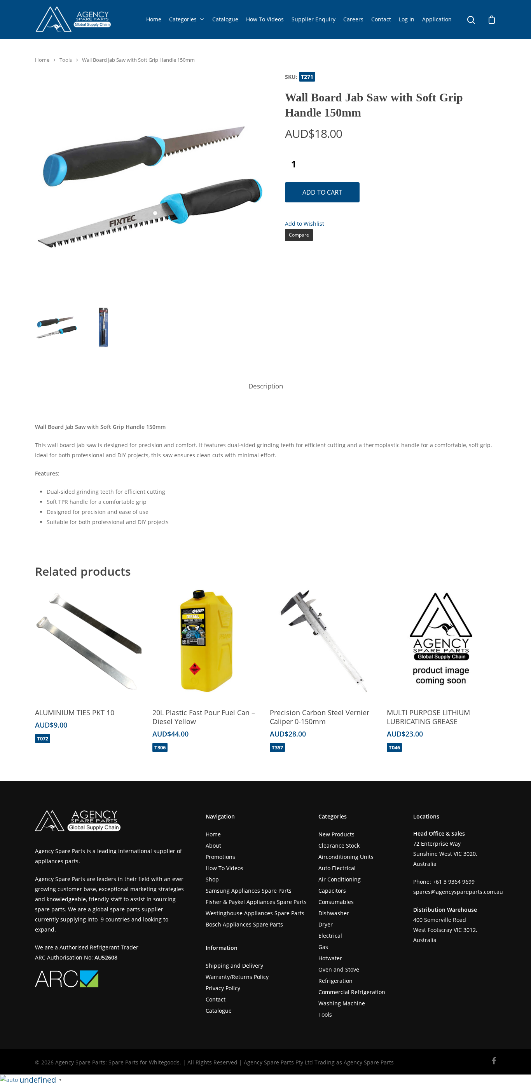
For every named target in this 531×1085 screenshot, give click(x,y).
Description (265, 385)
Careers (353, 19)
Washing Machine (341, 1003)
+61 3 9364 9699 (454, 881)
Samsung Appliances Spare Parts (249, 890)
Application (437, 19)
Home (153, 19)
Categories (183, 19)
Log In (406, 19)
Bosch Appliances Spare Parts (244, 924)
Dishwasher (333, 913)
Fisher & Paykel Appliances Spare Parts (256, 902)
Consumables (336, 902)
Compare (299, 235)
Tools (65, 59)
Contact (381, 19)
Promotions (220, 856)
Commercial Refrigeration (351, 992)
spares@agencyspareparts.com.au (458, 891)
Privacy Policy (223, 988)
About (213, 845)
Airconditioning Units (346, 856)
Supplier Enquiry (313, 19)
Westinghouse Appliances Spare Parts (255, 913)
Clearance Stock (339, 845)
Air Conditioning (339, 879)
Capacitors (332, 890)
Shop (212, 879)
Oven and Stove (338, 969)
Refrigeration (335, 980)
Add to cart (322, 192)
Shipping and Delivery (234, 965)
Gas (323, 947)
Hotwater (330, 958)
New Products (336, 834)
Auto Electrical (337, 868)
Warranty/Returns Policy (237, 977)
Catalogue (225, 19)
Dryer (325, 924)
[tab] (266, 386)
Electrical (330, 935)
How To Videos (265, 19)
